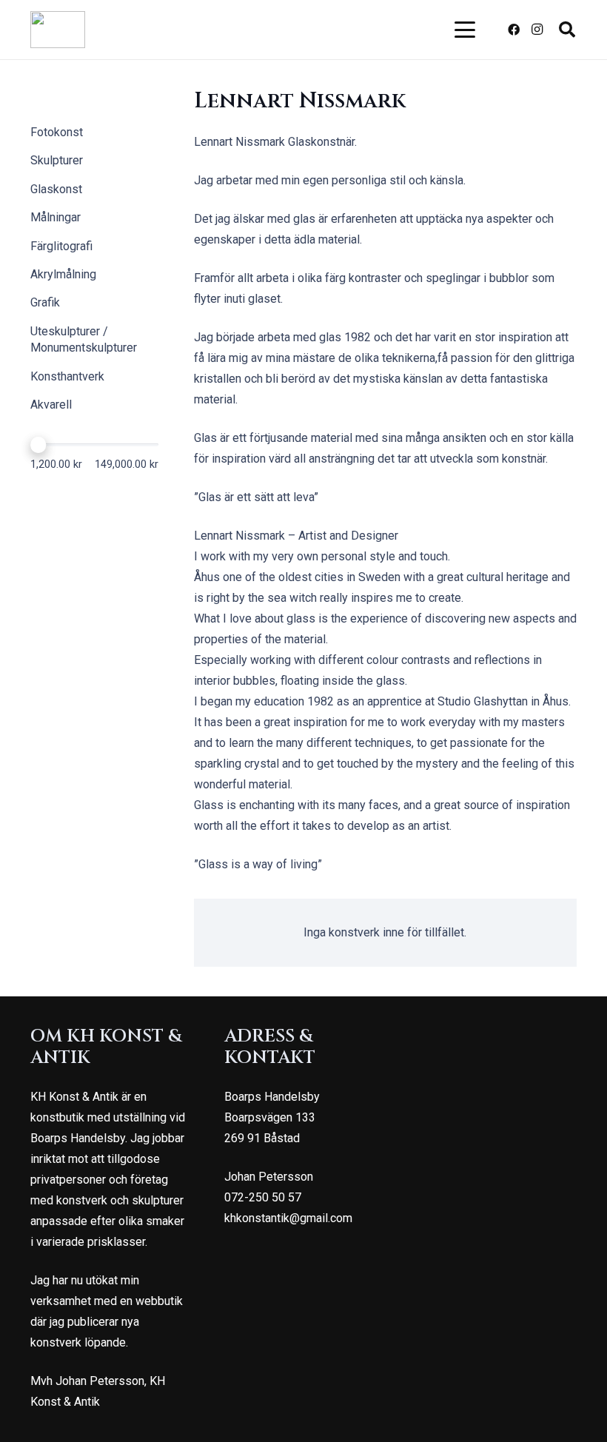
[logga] (57, 29)
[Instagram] (537, 29)
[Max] (38, 445)
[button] (466, 29)
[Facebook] (514, 29)
